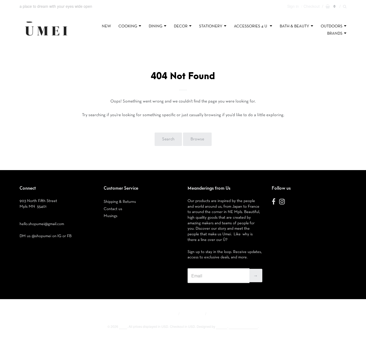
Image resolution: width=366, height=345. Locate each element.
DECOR (181, 26)
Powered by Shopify (243, 326)
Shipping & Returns (120, 202)
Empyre (221, 326)
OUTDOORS (331, 26)
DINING (155, 26)
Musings (110, 216)
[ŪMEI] (46, 37)
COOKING (127, 26)
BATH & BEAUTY (294, 26)
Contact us (113, 209)
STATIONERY (210, 26)
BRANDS (334, 33)
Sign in (293, 6)
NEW (106, 26)
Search (168, 139)
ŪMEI (123, 326)
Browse (197, 139)
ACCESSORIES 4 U (251, 26)
